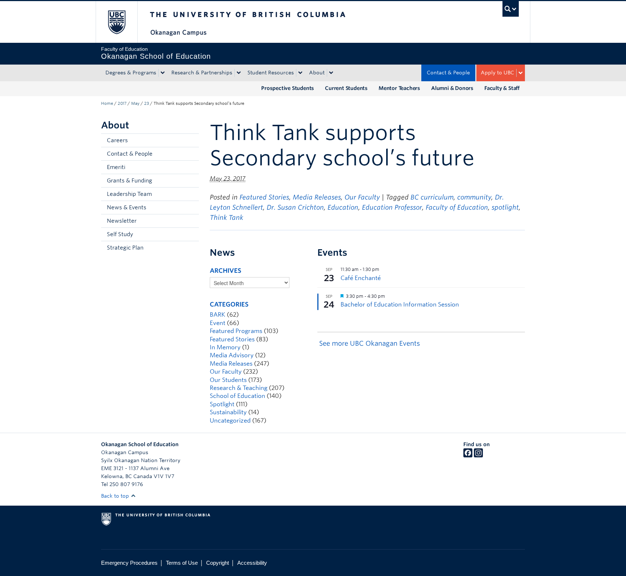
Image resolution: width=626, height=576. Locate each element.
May (135, 103)
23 (146, 103)
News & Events (126, 207)
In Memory (225, 347)
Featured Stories (264, 197)
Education (342, 207)
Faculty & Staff (501, 88)
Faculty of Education (457, 207)
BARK (217, 314)
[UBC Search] (510, 9)
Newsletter (122, 221)
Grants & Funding (129, 180)
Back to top (115, 496)
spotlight (505, 207)
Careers (117, 140)
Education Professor (392, 207)
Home (107, 103)
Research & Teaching (238, 387)
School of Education (237, 395)
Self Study (120, 234)
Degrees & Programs (130, 72)
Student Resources (270, 72)
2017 (122, 103)
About (317, 72)
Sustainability (228, 412)
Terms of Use (182, 563)
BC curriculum (432, 197)
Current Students (346, 88)
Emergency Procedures (129, 563)
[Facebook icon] (467, 455)
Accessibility (252, 563)
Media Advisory (232, 355)
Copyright (217, 563)
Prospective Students (287, 88)
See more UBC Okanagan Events (369, 343)
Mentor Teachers (399, 88)
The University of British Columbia (116, 22)
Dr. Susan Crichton (295, 207)
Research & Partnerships (201, 72)
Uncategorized (230, 420)
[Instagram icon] (478, 455)
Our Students (228, 380)
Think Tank (226, 217)
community (474, 197)
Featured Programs (236, 331)
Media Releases (317, 197)
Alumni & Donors (452, 88)
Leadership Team (129, 194)
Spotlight (222, 404)
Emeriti (116, 167)
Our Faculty (362, 197)
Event (217, 323)
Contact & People (448, 72)
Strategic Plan (125, 247)
